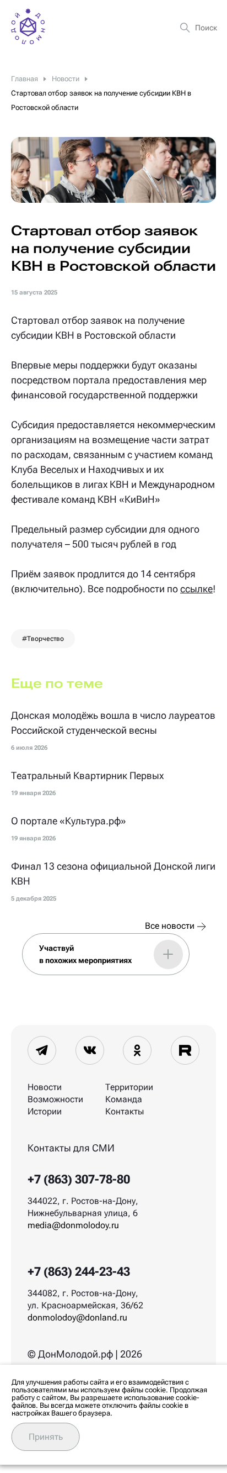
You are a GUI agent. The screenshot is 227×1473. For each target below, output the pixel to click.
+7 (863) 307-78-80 (79, 1179)
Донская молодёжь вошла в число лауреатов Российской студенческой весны (113, 722)
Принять (46, 1437)
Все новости (169, 925)
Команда (123, 1099)
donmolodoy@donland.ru (77, 1317)
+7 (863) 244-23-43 (79, 1272)
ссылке (196, 589)
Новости (45, 1087)
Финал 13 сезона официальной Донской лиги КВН (113, 873)
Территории (129, 1087)
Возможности (55, 1099)
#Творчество (43, 639)
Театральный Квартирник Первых (87, 775)
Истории (45, 1111)
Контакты (124, 1111)
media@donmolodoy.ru (73, 1225)
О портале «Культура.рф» (68, 821)
